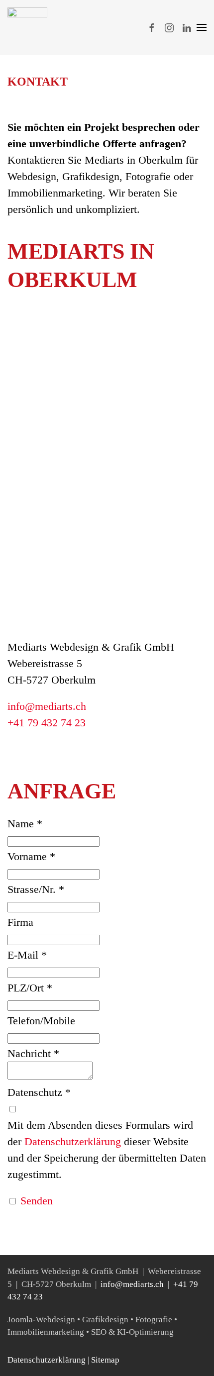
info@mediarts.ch (46, 706)
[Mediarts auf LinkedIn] (187, 27)
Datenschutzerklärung (46, 1360)
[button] (202, 27)
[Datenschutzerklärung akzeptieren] (12, 1108)
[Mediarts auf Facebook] (152, 27)
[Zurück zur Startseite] (27, 27)
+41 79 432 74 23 (46, 722)
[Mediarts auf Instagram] (169, 27)
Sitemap (105, 1360)
